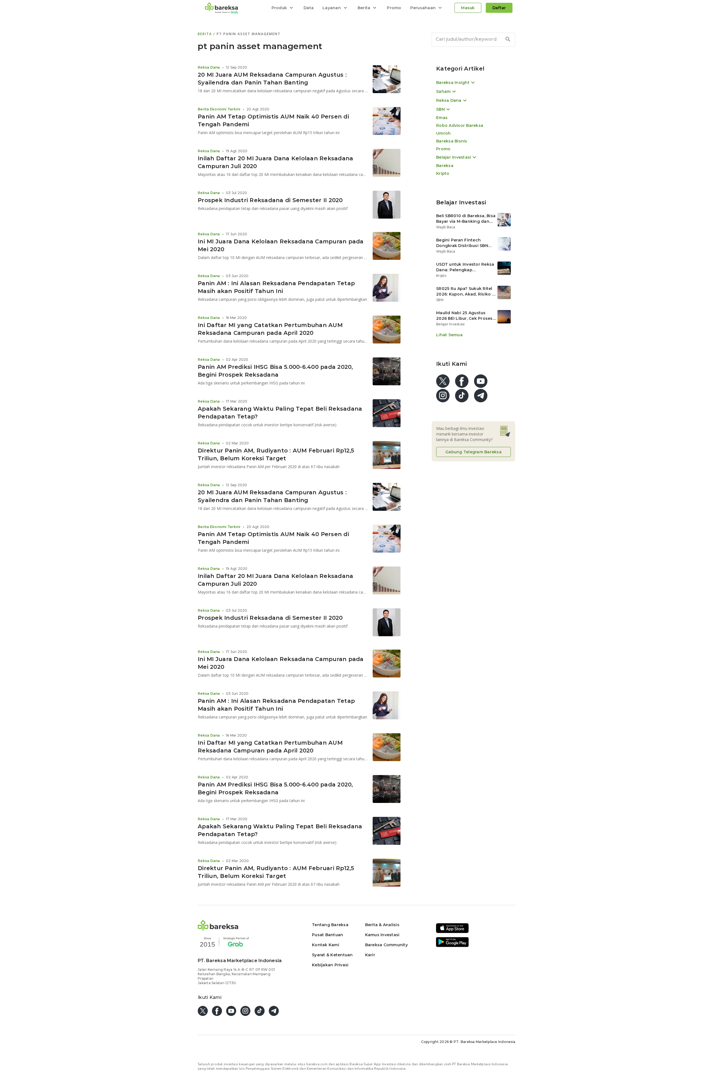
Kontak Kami (325, 944)
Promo (394, 7)
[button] (218, 929)
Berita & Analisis (382, 924)
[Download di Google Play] (452, 946)
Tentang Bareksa (330, 924)
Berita (205, 34)
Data (309, 7)
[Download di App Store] (452, 932)
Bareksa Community (386, 944)
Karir (370, 954)
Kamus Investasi (382, 934)
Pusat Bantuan (327, 934)
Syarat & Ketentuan (332, 954)
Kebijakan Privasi (330, 964)
